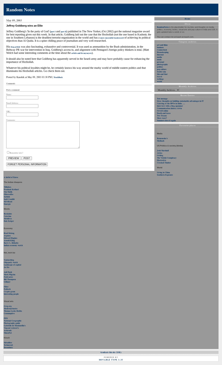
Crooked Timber (164, 162)
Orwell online (162, 110)
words (159, 81)
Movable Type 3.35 (111, 359)
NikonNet (8, 332)
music (159, 59)
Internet (160, 54)
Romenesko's (162, 138)
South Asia (161, 71)
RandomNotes (163, 27)
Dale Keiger (9, 221)
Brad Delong (9, 233)
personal (160, 62)
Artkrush (7, 330)
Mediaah (160, 140)
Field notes (8, 277)
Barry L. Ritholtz (11, 243)
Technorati (8, 345)
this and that (162, 74)
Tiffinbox (7, 187)
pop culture (161, 69)
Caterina (7, 216)
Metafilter (8, 342)
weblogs (160, 79)
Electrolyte (161, 160)
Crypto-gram (9, 291)
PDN (6, 318)
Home (187, 18)
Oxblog (160, 155)
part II (63, 31)
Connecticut (162, 49)
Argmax (7, 235)
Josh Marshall (163, 150)
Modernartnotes (10, 308)
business (160, 47)
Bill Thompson (10, 279)
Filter (6, 286)
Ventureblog (9, 260)
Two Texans (162, 115)
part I (53, 31)
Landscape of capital (12, 264)
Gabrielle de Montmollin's (14, 325)
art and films (162, 45)
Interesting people (11, 294)
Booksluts (8, 213)
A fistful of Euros (11, 177)
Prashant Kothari (11, 189)
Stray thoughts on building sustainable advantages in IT (180, 101)
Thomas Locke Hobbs (13, 311)
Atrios (159, 153)
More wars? (162, 118)
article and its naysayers (81, 53)
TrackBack (58, 77)
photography (162, 64)
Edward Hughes (10, 238)
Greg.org (8, 306)
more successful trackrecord (112, 37)
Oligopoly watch (11, 262)
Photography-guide (12, 323)
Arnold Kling (9, 240)
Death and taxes (163, 113)
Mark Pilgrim (9, 274)
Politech (7, 289)
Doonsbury (8, 347)
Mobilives (8, 218)
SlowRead (8, 201)
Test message (162, 98)
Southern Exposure (165, 174)
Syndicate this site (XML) (111, 352)
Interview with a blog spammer (170, 106)
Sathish (7, 196)
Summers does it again (166, 120)
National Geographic (13, 320)
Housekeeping (163, 52)
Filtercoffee (8, 194)
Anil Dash (8, 272)
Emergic (7, 204)
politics (160, 66)
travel (159, 76)
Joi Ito (6, 267)
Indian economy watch (13, 245)
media (159, 57)
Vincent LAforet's (11, 328)
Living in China (163, 172)
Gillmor (7, 281)
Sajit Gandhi (9, 199)
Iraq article (15, 46)
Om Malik (8, 191)
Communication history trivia (169, 108)
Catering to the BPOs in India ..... (171, 103)
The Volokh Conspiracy (167, 157)
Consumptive (9, 313)
